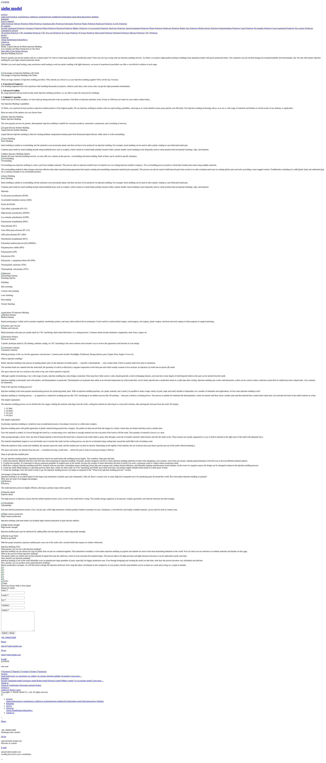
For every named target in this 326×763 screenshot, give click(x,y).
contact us (5, 687)
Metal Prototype (35, 24)
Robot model (42, 681)
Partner (14, 40)
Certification (14, 685)
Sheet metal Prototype (104, 33)
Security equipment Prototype (13, 28)
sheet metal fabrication (76, 17)
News (25, 40)
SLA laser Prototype (70, 33)
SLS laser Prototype (86, 33)
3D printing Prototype (10, 33)
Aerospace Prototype (33, 28)
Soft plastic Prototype (73, 24)
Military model (67, 681)
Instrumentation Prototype (229, 28)
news (18, 690)
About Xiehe (6, 40)
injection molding (52, 17)
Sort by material (7, 21)
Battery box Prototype (189, 28)
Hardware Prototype (104, 24)
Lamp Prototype (246, 28)
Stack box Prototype (117, 28)
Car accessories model (83, 681)
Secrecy (13, 690)
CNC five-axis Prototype (51, 33)
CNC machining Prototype (30, 33)
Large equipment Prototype (283, 28)
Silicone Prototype (21, 24)
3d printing (63, 17)
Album (20, 40)
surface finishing (92, 17)
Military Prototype (80, 28)
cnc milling (31, 17)
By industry (5, 26)
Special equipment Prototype (137, 28)
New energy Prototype (304, 28)
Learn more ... (76, 676)
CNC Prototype (151, 33)
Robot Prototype (49, 28)
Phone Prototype (156, 28)
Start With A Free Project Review (14, 51)
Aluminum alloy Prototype (53, 24)
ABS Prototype (7, 24)
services (4, 674)
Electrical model (54, 681)
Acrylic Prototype (120, 24)
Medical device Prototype (208, 28)
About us (4, 683)
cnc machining (21, 17)
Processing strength (27, 685)
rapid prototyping (8, 17)
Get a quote (5, 44)
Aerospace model (29, 681)
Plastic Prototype (89, 24)
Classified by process (9, 30)
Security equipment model (11, 681)
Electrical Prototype (64, 28)
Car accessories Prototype (98, 28)
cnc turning (40, 17)
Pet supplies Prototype (263, 28)
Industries (5, 678)
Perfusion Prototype (121, 33)
